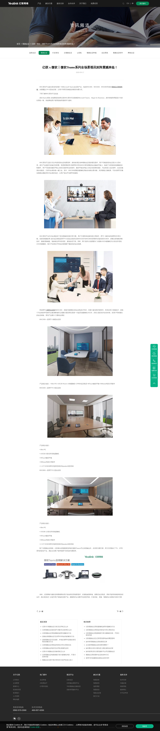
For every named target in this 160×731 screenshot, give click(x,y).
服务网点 (123, 689)
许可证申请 (124, 693)
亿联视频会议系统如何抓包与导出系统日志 (56, 645)
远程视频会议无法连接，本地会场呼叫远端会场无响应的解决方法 (59, 640)
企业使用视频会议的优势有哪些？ (97, 645)
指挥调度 (96, 686)
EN (128, 3)
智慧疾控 (96, 689)
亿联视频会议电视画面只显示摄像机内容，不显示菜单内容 (59, 656)
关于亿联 (16, 675)
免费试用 (94, 3)
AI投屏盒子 (43, 683)
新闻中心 (16, 686)
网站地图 (16, 699)
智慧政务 (96, 680)
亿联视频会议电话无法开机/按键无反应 (55, 648)
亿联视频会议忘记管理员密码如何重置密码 (100, 638)
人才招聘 (16, 696)
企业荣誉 (16, 683)
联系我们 (16, 693)
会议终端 (43, 680)
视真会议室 (97, 693)
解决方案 (96, 675)
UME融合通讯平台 (73, 683)
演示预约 (143, 3)
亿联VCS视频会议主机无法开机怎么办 (55, 626)
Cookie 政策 (35, 727)
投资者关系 (17, 689)
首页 (18, 44)
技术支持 (123, 680)
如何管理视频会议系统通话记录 (96, 641)
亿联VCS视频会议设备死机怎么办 (53, 651)
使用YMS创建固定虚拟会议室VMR (97, 658)
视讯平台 (70, 675)
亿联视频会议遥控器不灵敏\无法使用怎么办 (57, 630)
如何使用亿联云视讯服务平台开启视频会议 (100, 651)
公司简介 (16, 680)
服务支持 (123, 675)
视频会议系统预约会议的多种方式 (97, 655)
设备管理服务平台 (73, 689)
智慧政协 (96, 683)
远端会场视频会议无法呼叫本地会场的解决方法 (58, 636)
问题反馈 (123, 683)
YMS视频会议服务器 (74, 686)
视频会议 (25, 44)
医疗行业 (96, 696)
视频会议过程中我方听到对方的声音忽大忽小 (57, 660)
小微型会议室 (50, 310)
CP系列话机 (44, 686)
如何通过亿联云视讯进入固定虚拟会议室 (99, 648)
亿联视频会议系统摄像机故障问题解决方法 (56, 633)
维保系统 (123, 686)
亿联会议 (70, 680)
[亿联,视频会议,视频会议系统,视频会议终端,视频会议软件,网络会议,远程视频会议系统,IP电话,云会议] (18, 3)
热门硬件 (43, 675)
